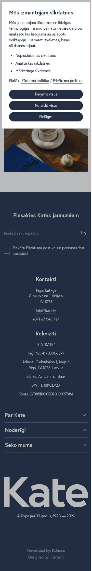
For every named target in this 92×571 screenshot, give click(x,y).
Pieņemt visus (46, 94)
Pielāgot (46, 116)
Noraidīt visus (46, 105)
